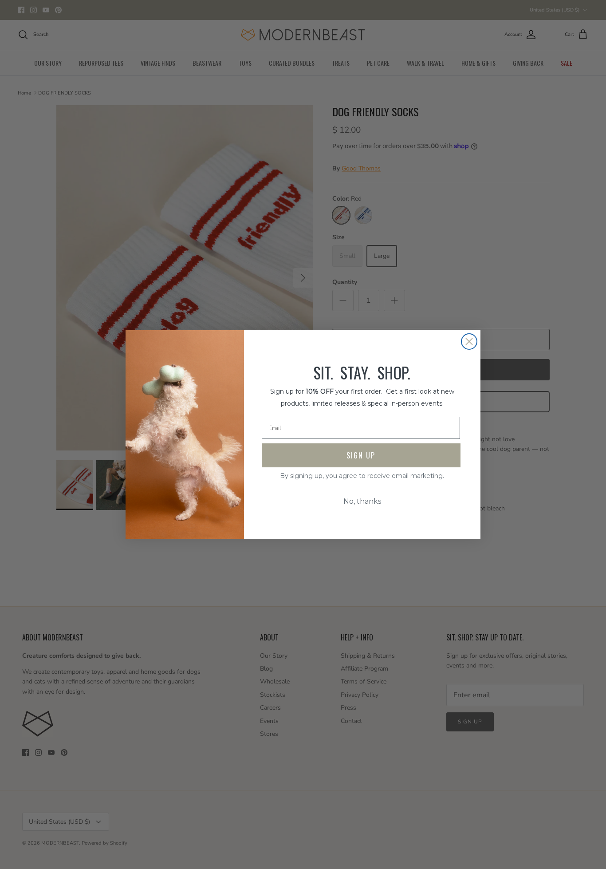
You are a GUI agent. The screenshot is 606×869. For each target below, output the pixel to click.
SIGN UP (360, 455)
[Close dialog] (469, 341)
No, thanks (362, 501)
